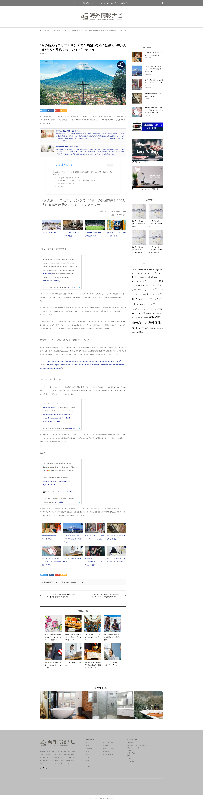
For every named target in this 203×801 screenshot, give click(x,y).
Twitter (130, 758)
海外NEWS (106, 745)
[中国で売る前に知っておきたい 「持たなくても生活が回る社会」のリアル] (51, 551)
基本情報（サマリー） (152, 313)
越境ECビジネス (108, 751)
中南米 (46, 582)
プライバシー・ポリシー (135, 748)
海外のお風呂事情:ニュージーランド (68, 147)
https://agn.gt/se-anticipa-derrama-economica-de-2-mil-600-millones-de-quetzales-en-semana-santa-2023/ (83, 361)
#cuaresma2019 (57, 418)
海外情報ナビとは (133, 742)
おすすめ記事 (101, 687)
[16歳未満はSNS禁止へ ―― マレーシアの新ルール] (51, 528)
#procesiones (47, 418)
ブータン (141, 304)
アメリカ (138, 273)
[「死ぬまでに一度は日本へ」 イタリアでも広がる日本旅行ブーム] (73, 528)
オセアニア (149, 277)
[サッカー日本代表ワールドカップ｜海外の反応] (95, 225)
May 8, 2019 (72, 428)
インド (153, 273)
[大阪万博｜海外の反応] (51, 225)
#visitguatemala (53, 414)
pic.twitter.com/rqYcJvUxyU (52, 281)
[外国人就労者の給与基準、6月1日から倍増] (116, 528)
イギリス (145, 273)
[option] (60, 705)
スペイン (157, 285)
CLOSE (110, 165)
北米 (87, 757)
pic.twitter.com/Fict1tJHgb (51, 421)
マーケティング (143, 309)
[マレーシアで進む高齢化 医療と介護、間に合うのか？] (116, 551)
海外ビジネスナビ (89, 3)
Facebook (131, 761)
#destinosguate (71, 411)
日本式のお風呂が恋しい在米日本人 (68, 131)
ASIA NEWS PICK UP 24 (143, 269)
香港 (141, 332)
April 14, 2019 (72, 287)
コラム (66, 582)
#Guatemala (68, 414)
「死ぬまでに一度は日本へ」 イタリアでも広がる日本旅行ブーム (72, 539)
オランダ (156, 277)
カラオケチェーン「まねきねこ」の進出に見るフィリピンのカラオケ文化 (94, 561)
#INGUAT (67, 418)
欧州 (146, 317)
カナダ (142, 281)
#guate (45, 414)
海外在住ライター (53, 582)
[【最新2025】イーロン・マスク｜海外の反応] (116, 225)
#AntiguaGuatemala (49, 407)
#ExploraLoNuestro (63, 481)
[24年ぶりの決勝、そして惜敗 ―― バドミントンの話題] (95, 528)
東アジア (89, 742)
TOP (75, 3)
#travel (61, 414)
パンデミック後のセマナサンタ (68, 178)
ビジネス (70, 582)
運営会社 (130, 750)
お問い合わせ (131, 753)
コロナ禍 (136, 285)
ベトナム (148, 304)
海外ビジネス (140, 322)
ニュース (148, 293)
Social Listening (108, 754)
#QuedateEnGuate (49, 484)
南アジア (136, 313)
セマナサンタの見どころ (66, 183)
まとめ (60, 186)
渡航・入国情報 (150, 328)
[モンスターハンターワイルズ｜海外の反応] (73, 225)
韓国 (137, 332)
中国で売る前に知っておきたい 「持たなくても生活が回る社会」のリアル (51, 561)
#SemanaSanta (62, 404)
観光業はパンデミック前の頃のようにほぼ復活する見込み (77, 180)
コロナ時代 (158, 281)
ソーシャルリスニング (108, 3)
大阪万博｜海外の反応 (49, 232)
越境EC (159, 328)
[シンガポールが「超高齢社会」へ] (73, 551)
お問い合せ (125, 3)
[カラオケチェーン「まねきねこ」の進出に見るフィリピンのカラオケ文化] (95, 551)
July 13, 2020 (59, 502)
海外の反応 (154, 317)
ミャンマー (153, 309)
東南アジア (141, 317)
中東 (87, 754)
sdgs (157, 270)
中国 (160, 309)
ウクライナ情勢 (141, 277)
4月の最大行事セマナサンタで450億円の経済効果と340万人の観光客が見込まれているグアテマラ (83, 173)
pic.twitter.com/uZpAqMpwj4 (65, 492)
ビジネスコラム (145, 299)
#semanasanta (48, 273)
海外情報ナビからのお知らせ (137, 745)
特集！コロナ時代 (109, 748)
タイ (159, 290)
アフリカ (89, 766)
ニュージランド (139, 294)
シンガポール (146, 285)
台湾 (143, 313)
